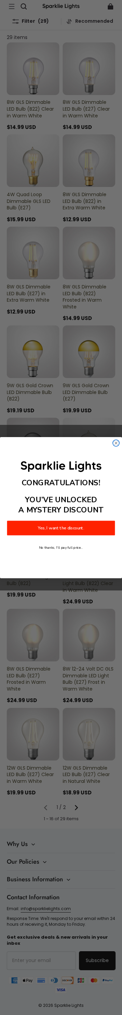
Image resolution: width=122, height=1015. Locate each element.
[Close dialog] (116, 443)
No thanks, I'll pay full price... (61, 547)
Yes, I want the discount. (61, 528)
